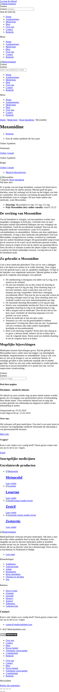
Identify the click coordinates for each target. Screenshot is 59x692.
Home (8, 16)
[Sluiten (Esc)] (10, 688)
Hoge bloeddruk (26, 120)
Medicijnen (11, 22)
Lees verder (11, 483)
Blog (8, 24)
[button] (29, 6)
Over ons (10, 27)
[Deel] (7, 688)
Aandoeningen (12, 19)
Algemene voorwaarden (16, 650)
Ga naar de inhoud (8, 1)
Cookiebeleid (12, 653)
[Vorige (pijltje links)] (1, 691)
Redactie (10, 32)
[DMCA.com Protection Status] (8, 635)
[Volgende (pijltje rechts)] (4, 691)
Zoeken (3, 9)
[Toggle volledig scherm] (4, 688)
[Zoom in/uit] (1, 688)
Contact (9, 29)
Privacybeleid (12, 648)
